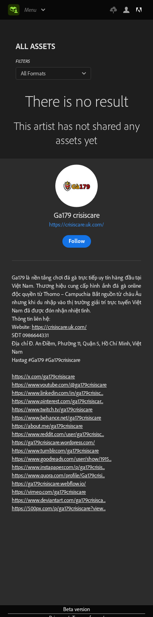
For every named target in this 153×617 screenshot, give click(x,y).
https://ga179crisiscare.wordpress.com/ (53, 442)
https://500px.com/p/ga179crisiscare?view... (59, 508)
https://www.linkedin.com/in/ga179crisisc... (57, 392)
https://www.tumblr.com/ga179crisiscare (55, 450)
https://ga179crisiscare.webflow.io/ (49, 483)
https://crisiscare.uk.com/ (76, 224)
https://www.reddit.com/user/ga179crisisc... (58, 434)
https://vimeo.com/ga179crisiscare (49, 491)
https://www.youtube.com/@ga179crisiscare (59, 384)
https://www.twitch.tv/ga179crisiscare (52, 409)
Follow (77, 241)
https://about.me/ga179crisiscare (47, 425)
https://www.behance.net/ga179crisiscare (56, 417)
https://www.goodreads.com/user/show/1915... (61, 458)
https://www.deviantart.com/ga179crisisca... (59, 500)
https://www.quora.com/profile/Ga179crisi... (58, 475)
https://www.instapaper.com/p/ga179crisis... (58, 467)
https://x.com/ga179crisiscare (43, 376)
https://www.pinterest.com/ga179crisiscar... (57, 401)
